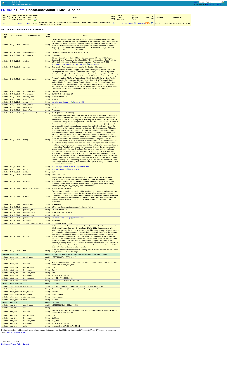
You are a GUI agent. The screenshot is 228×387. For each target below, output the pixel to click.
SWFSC (218, 4)
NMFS (213, 4)
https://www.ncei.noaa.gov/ (62, 102)
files (28, 23)
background (129, 23)
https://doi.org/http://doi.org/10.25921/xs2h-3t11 (69, 64)
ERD (223, 4)
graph (20, 23)
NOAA (208, 4)
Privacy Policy (16, 344)
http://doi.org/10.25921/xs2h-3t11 (64, 166)
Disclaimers (5, 344)
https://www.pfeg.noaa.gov (61, 218)
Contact (26, 344)
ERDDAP (8, 10)
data (3, 23)
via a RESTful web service (16, 332)
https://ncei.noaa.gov (59, 169)
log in (195, 2)
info (22, 10)
